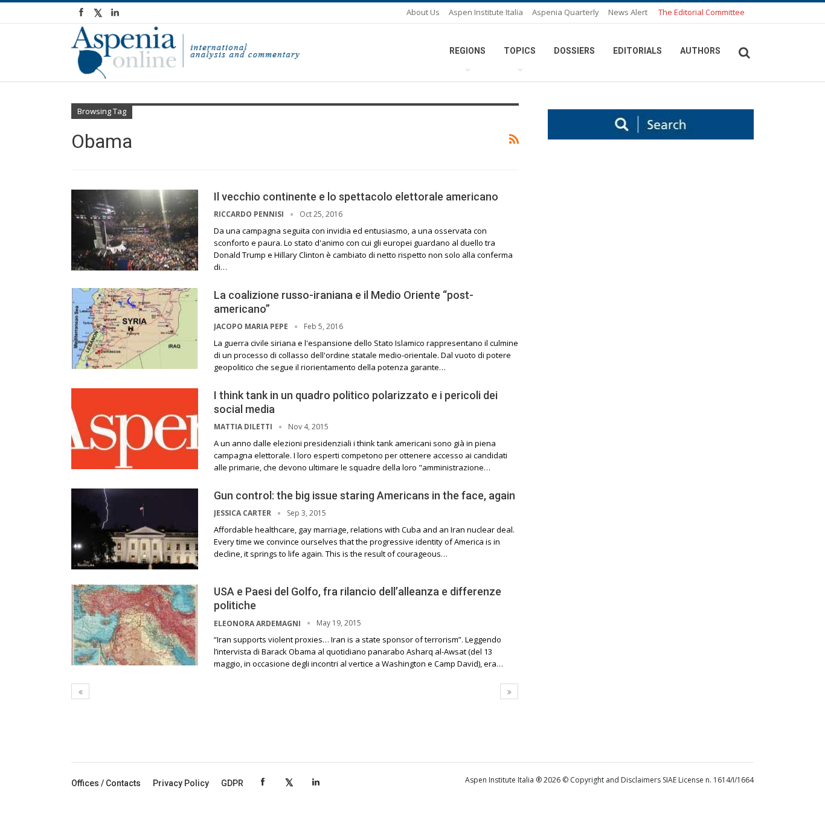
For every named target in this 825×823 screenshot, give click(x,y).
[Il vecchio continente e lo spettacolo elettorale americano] (134, 230)
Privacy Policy (181, 783)
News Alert (627, 12)
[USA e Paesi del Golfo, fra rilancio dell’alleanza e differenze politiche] (134, 624)
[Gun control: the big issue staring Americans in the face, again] (134, 528)
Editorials (637, 51)
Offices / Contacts (106, 783)
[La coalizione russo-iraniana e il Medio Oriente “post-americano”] (134, 328)
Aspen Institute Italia (486, 12)
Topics (520, 51)
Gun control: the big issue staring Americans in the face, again (364, 495)
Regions (467, 51)
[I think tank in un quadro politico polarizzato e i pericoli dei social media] (134, 428)
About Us (423, 12)
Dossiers (574, 51)
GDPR (232, 783)
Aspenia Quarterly (565, 12)
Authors (700, 51)
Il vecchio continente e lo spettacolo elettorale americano (356, 196)
